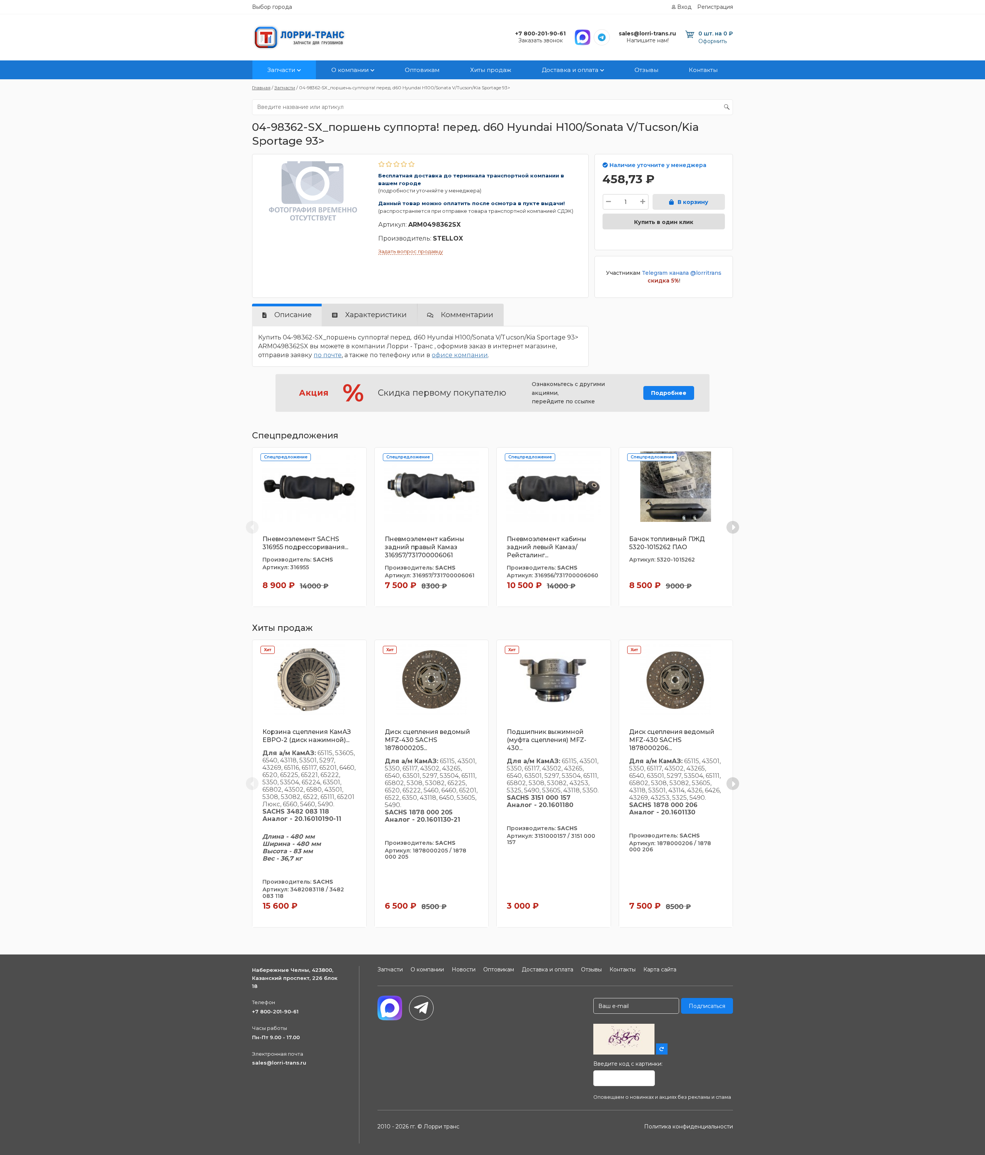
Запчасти (281, 70)
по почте (328, 355)
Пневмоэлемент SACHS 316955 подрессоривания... (305, 543)
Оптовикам (422, 70)
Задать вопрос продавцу (410, 251)
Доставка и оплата (570, 70)
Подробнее (668, 392)
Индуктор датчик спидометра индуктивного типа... (917, 547)
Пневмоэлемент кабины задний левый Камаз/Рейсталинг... (546, 547)
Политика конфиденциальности (688, 1126)
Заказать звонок (540, 40)
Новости (464, 969)
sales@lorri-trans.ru (279, 1063)
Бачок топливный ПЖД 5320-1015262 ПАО (667, 543)
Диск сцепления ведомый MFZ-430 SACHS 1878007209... (916, 740)
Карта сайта (659, 969)
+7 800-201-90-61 (275, 1011)
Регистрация (715, 6)
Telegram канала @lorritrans (681, 272)
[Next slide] (732, 527)
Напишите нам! (647, 40)
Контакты (703, 70)
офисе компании (460, 355)
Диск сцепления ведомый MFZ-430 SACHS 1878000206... (672, 740)
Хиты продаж (490, 70)
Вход (684, 6)
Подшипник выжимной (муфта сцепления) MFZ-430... (546, 740)
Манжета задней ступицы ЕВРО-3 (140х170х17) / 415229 (797, 543)
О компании (350, 70)
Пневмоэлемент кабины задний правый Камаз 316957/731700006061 (424, 547)
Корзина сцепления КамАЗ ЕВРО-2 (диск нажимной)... (306, 736)
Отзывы (646, 70)
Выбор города (272, 7)
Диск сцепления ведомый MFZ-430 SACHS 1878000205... (427, 740)
